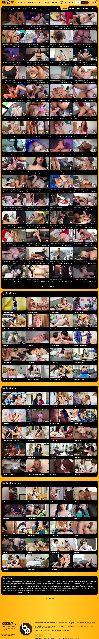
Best (58, 8)
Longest (85, 8)
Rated (92, 8)
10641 (52, 287)
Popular (71, 8)
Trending (64, 8)
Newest (79, 8)
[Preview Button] (23, 23)
